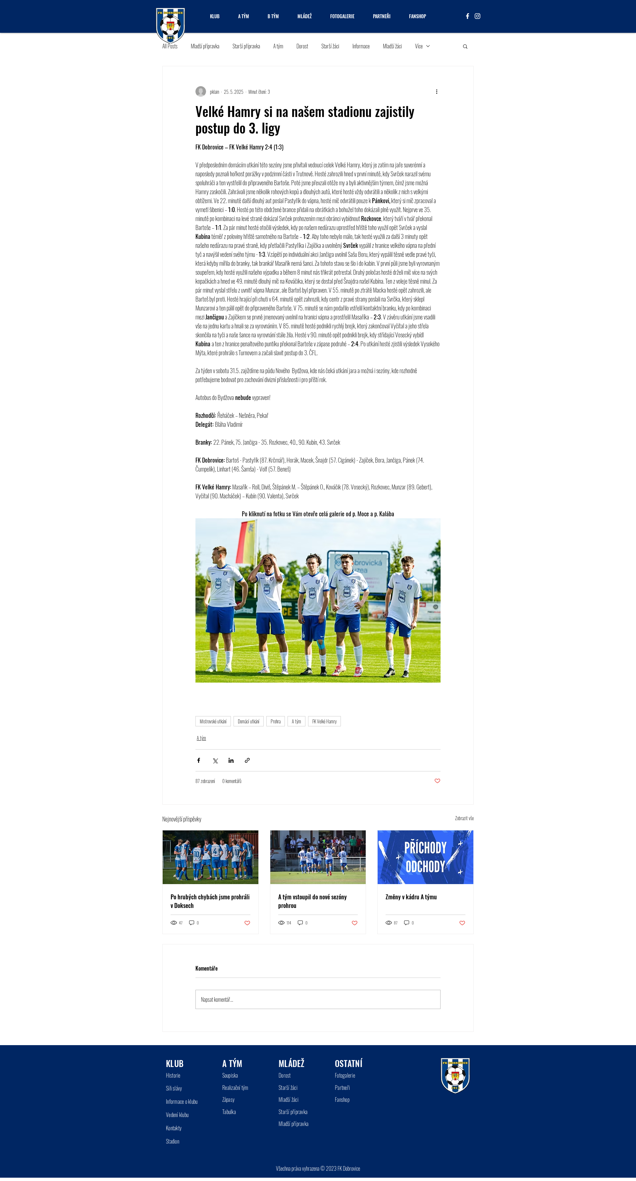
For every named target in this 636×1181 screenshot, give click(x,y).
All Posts (170, 46)
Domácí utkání (248, 721)
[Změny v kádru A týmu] (425, 857)
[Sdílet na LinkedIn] (231, 760)
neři (346, 1088)
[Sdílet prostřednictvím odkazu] (247, 760)
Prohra (276, 721)
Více (419, 46)
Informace (361, 46)
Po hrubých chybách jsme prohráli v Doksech (210, 901)
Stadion (172, 1141)
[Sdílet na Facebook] (198, 760)
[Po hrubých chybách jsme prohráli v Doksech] (210, 857)
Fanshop (342, 1099)
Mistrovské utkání (213, 721)
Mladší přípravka (205, 46)
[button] (465, 46)
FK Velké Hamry (324, 721)
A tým (278, 46)
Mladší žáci (392, 46)
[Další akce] (437, 91)
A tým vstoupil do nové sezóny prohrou (312, 901)
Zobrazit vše (464, 818)
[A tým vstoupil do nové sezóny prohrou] (318, 857)
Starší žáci (330, 46)
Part (339, 1088)
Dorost (302, 46)
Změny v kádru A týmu (411, 896)
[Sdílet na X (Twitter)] (215, 760)
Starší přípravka (246, 46)
